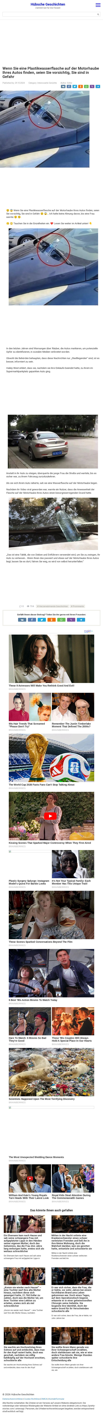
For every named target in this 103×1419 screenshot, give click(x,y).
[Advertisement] (51, 41)
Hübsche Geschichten (48, 4)
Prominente (78, 606)
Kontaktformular (56, 1399)
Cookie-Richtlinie (32, 1399)
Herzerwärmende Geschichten (53, 606)
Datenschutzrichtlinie (12, 1399)
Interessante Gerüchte (47, 83)
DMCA (44, 1399)
